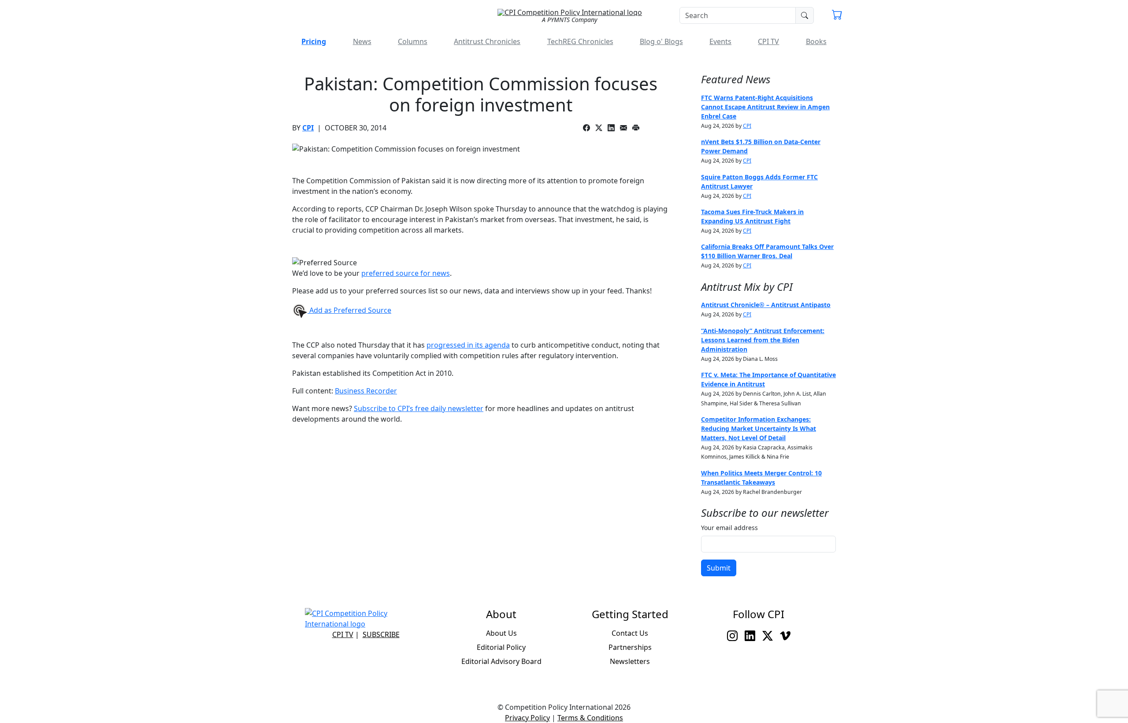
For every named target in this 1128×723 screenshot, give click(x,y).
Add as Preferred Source (349, 310)
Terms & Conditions (590, 718)
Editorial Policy (501, 647)
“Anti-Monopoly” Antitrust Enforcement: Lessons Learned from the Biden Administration (762, 339)
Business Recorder (366, 391)
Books (816, 41)
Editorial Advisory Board (501, 661)
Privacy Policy (527, 718)
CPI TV (768, 41)
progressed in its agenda (468, 345)
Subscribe (381, 634)
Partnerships (630, 647)
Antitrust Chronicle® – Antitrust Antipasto (766, 304)
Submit (719, 568)
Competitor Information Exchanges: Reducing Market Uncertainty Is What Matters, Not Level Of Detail (758, 428)
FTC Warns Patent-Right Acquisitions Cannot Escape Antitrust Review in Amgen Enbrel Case (765, 106)
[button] (837, 16)
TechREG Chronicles (580, 41)
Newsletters (630, 661)
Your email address (729, 527)
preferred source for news (405, 273)
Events (720, 41)
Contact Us (630, 633)
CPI (308, 128)
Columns (412, 41)
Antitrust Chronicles (487, 41)
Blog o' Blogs (661, 41)
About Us (501, 633)
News (362, 41)
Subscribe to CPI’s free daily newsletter (418, 408)
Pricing (313, 41)
